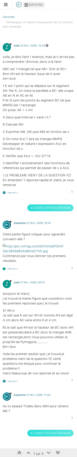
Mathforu (35, 5)
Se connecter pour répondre (50, 208)
